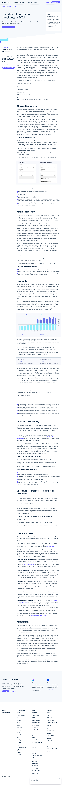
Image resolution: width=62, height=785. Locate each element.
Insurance (34, 740)
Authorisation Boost (21, 715)
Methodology (5, 64)
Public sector (34, 747)
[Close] (59, 778)
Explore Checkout (36, 694)
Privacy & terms (50, 720)
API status (34, 766)
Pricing (35, 2)
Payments (19, 742)
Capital (18, 719)
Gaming (33, 737)
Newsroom (49, 738)
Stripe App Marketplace (37, 755)
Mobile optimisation (6, 51)
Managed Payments (21, 739)
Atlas (18, 713)
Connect (19, 724)
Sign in (47, 2)
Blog (48, 715)
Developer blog (35, 773)
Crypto (18, 725)
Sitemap (48, 727)
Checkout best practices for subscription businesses (8, 59)
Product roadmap (50, 735)
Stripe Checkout (50, 546)
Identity (18, 732)
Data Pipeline (19, 727)
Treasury (19, 754)
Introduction (5, 47)
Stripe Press (49, 740)
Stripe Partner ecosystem (37, 757)
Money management (36, 729)
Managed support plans (52, 748)
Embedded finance (36, 720)
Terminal (19, 752)
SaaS (33, 732)
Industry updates (11, 6)
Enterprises (34, 712)
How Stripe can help (6, 61)
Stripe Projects (35, 772)
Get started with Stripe (8, 27)
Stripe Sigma (19, 749)
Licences (49, 725)
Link (18, 737)
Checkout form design (7, 49)
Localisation (5, 54)
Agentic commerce (36, 715)
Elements (19, 729)
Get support (49, 746)
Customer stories (50, 713)
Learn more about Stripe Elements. (39, 615)
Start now (5, 691)
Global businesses (36, 724)
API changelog (35, 768)
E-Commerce (34, 719)
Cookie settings (50, 728)
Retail (33, 749)
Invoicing (19, 734)
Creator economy (35, 735)
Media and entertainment (37, 742)
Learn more (49, 28)
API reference (35, 765)
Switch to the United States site (38, 782)
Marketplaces (35, 727)
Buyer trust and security (7, 56)
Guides (4, 6)
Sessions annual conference (53, 719)
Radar (18, 745)
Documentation (35, 763)
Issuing (18, 735)
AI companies (35, 734)
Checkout (19, 720)
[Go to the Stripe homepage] (3, 710)
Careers (48, 736)
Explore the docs (50, 689)
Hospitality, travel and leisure (38, 739)
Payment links (20, 740)
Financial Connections (21, 730)
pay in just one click (29, 564)
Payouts (18, 744)
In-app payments (35, 725)
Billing (18, 717)
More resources (50, 730)
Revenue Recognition (21, 747)
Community (49, 717)
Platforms (34, 730)
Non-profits (34, 744)
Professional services (36, 745)
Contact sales (55, 2)
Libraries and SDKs (36, 770)
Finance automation (36, 722)
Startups (34, 713)
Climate (18, 722)
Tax (18, 750)
